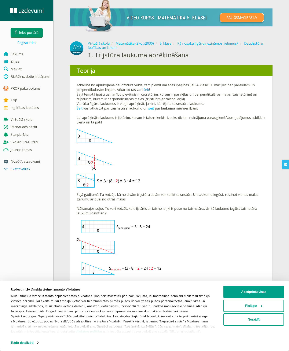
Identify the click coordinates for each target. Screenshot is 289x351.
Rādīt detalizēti (22, 342)
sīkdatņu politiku (89, 331)
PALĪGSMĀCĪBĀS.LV (241, 17)
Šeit (80, 108)
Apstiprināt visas (253, 291)
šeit (146, 89)
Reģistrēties (26, 43)
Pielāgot (251, 305)
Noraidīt (254, 319)
